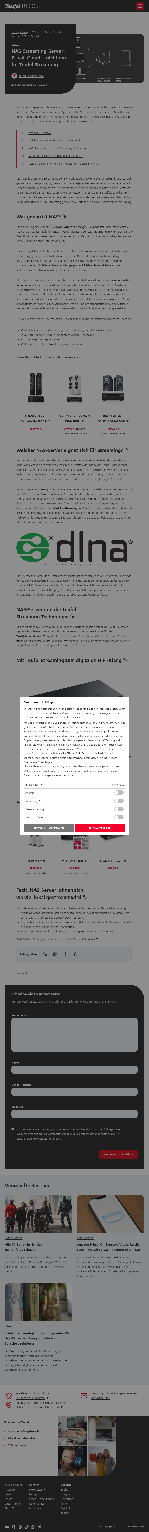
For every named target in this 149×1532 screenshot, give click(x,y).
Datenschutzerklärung (36, 775)
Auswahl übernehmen (48, 828)
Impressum (65, 775)
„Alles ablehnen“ (86, 731)
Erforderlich (32, 784)
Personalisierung (34, 809)
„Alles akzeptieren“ (97, 744)
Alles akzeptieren (100, 828)
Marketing (31, 801)
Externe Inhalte (34, 817)
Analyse (29, 792)
